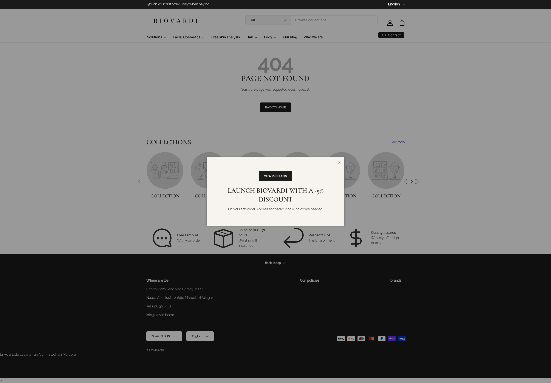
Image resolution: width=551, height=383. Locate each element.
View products (275, 176)
